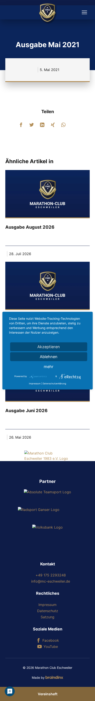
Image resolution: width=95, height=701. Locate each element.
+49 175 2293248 (51, 575)
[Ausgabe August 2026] (47, 193)
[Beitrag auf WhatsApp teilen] (63, 125)
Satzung (47, 617)
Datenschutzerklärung (54, 383)
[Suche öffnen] (10, 12)
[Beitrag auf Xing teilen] (53, 125)
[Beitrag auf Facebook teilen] (21, 125)
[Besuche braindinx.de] (54, 677)
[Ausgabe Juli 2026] (47, 285)
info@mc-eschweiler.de (50, 581)
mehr (48, 366)
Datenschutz (47, 611)
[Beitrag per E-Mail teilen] (74, 125)
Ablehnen (48, 356)
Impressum (47, 604)
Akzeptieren (48, 346)
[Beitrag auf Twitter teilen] (31, 125)
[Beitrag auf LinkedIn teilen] (42, 125)
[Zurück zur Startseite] (47, 456)
